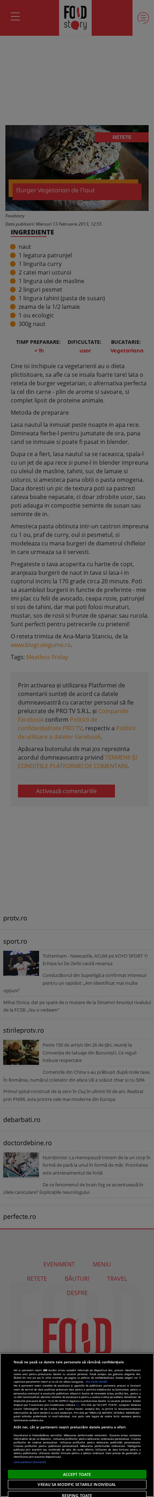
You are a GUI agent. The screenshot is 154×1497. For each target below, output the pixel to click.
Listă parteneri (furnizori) (30, 1462)
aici (78, 1405)
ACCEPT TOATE (77, 1474)
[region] (77, 1425)
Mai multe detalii (96, 1381)
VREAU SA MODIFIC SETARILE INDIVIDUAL (77, 1484)
